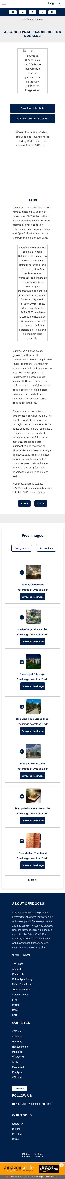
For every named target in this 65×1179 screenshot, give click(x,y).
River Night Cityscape (32, 674)
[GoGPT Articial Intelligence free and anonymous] (13, 12)
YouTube (21, 1104)
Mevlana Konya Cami (32, 763)
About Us (17, 969)
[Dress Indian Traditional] (34, 847)
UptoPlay (17, 1041)
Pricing (16, 1005)
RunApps (17, 1072)
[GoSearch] (22, 12)
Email (49, 1104)
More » (32, 879)
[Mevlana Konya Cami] (34, 757)
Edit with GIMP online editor (32, 118)
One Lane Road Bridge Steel (32, 718)
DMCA (15, 1010)
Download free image (33, 597)
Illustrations (46, 548)
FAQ (14, 1015)
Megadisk (17, 1052)
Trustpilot (19, 1088)
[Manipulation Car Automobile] (34, 802)
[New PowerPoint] (52, 12)
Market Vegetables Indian (32, 629)
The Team (17, 964)
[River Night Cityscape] (34, 668)
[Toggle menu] (4, 3)
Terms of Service (21, 989)
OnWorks (17, 1036)
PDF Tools (17, 1134)
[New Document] (32, 12)
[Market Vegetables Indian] (34, 623)
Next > (40, 503)
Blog (14, 999)
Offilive (16, 1139)
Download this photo (33, 108)
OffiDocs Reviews (26, 1155)
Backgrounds (22, 548)
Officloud (17, 1077)
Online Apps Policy (22, 979)
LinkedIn (36, 1104)
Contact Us (18, 974)
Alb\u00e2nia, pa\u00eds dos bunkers (32, 34)
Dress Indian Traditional (33, 853)
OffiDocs (16, 1031)
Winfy (15, 1062)
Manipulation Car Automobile (32, 808)
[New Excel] (42, 12)
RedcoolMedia (20, 1046)
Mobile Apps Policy (22, 984)
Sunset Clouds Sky (32, 584)
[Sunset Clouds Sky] (34, 578)
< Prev (24, 503)
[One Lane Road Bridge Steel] (34, 712)
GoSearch (17, 1124)
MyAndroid (18, 1067)
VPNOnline (18, 1057)
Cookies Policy (20, 994)
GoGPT (16, 1129)
